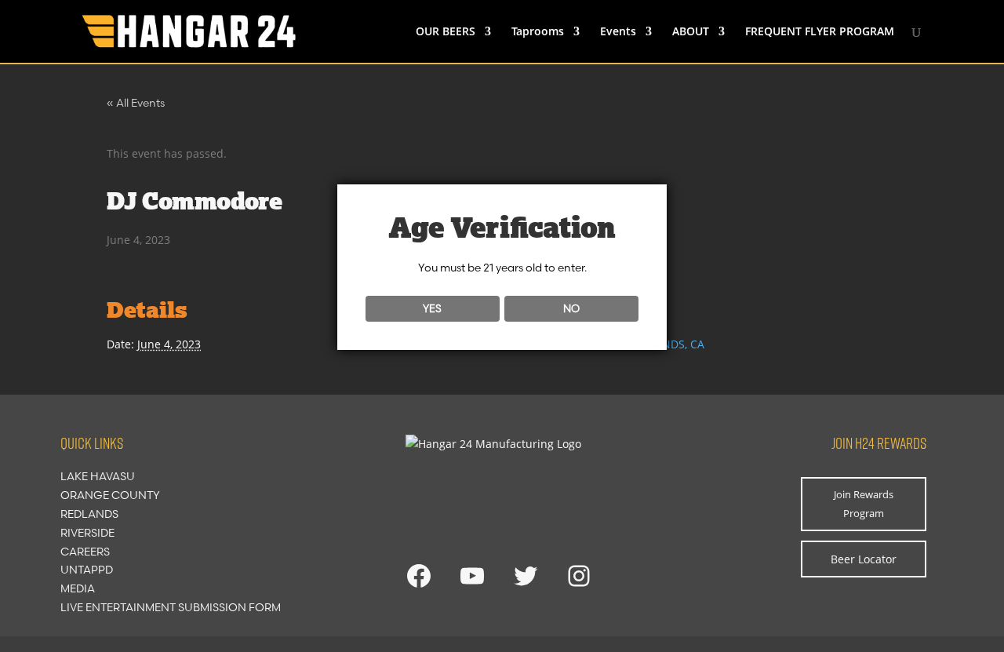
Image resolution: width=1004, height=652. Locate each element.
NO (571, 308)
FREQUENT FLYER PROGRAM (819, 32)
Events (618, 32)
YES (432, 308)
